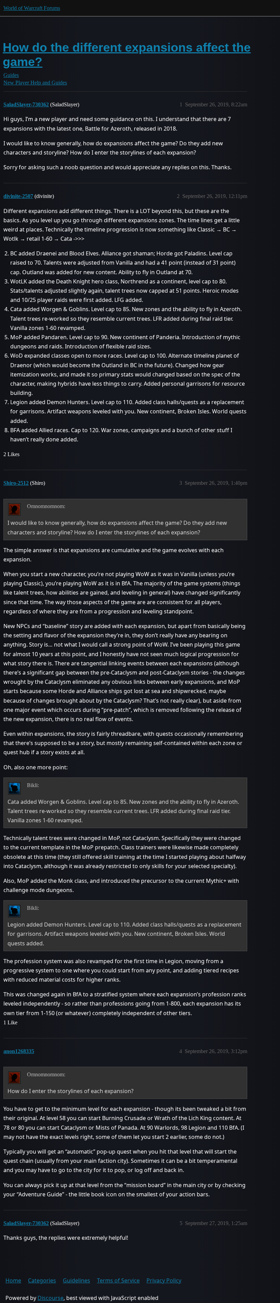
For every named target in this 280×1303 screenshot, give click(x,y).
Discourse (51, 1298)
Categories (42, 1280)
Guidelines (76, 1280)
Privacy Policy (163, 1280)
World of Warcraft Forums (31, 8)
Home (13, 1280)
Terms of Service (118, 1280)
